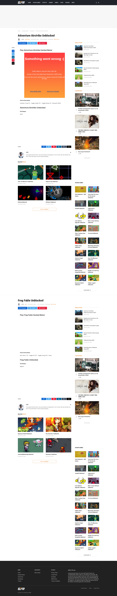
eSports (44, 2)
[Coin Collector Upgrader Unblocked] (80, 216)
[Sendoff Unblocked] (80, 203)
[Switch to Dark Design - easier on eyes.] (96, 2)
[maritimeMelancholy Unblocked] (30, 445)
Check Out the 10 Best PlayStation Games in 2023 (90, 46)
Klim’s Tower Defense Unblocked (93, 221)
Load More (86, 290)
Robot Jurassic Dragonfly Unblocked (80, 271)
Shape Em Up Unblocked (52, 181)
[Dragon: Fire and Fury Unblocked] (93, 265)
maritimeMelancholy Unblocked (25, 454)
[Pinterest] (13, 60)
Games (56, 2)
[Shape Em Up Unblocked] (58, 172)
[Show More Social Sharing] (48, 43)
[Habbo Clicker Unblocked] (80, 241)
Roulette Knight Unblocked (79, 259)
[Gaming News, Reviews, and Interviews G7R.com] (21, 3)
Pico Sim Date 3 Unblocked (52, 434)
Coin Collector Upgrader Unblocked (80, 221)
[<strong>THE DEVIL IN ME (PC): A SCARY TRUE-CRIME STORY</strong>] (87, 121)
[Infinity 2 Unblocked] (58, 193)
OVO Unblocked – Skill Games (80, 195)
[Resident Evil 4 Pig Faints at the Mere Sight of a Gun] (78, 55)
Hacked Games (36, 2)
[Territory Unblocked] (93, 228)
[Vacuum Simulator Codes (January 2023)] (78, 69)
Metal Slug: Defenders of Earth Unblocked (93, 246)
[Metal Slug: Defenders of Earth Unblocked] (93, 241)
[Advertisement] (58, 16)
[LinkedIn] (13, 57)
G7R (23, 39)
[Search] (98, 2)
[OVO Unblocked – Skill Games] (80, 189)
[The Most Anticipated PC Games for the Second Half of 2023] (87, 100)
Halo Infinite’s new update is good (91, 60)
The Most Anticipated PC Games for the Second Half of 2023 (88, 109)
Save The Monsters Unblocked (25, 181)
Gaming (51, 2)
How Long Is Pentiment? (84, 152)
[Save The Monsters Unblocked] (30, 172)
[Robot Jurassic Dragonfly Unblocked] (80, 265)
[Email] (13, 63)
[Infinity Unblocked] (30, 193)
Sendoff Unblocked (79, 208)
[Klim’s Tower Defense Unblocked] (93, 216)
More (73, 2)
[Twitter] (13, 54)
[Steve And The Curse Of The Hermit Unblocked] (93, 189)
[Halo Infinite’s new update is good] (78, 62)
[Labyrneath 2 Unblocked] (93, 203)
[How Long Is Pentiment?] (87, 143)
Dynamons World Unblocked (79, 283)
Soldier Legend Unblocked (91, 283)
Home (29, 2)
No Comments (44, 39)
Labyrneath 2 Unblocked (91, 209)
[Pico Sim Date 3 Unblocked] (58, 425)
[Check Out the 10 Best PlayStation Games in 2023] (78, 47)
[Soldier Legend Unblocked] (93, 278)
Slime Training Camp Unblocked (80, 234)
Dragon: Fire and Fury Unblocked (93, 271)
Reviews (67, 2)
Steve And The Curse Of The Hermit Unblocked (93, 196)
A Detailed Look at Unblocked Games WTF (90, 83)
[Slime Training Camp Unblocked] (80, 228)
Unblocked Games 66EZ (89, 75)
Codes (61, 2)
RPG (26, 304)
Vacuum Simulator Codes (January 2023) (91, 68)
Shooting (27, 39)
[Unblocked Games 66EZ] (78, 77)
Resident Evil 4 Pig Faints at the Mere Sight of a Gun (91, 54)
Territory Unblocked (93, 233)
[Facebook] (13, 51)
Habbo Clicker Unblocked (78, 246)
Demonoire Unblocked (51, 454)
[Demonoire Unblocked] (58, 445)
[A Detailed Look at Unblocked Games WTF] (78, 84)
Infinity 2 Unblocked (51, 202)
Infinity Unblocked (22, 202)
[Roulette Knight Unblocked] (80, 253)
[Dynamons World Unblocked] (80, 278)
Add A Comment (44, 209)
